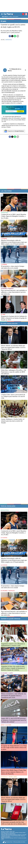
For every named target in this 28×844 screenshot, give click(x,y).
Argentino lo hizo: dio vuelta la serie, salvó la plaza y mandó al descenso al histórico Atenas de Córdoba (13, 668)
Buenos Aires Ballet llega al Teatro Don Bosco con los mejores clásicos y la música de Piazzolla (13, 772)
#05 (2, 297)
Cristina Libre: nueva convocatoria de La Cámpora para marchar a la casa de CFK (13, 396)
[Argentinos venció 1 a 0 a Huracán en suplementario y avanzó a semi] (14, 633)
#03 (2, 247)
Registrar (20, 111)
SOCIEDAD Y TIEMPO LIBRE (9, 777)
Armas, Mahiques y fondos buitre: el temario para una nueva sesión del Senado (12, 421)
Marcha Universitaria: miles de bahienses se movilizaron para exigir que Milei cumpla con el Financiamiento (14, 242)
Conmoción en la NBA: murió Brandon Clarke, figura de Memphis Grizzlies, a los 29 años (13, 216)
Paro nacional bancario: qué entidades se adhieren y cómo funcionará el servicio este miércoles (14, 292)
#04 (2, 271)
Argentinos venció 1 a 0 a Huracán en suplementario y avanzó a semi (13, 644)
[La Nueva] (9, 14)
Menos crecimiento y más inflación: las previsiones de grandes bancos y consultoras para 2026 (13, 695)
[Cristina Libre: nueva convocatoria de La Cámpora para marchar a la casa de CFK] (14, 384)
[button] (10, 36)
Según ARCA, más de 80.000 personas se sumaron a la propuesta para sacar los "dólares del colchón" (13, 720)
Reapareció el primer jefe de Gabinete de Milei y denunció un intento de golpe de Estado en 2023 (14, 318)
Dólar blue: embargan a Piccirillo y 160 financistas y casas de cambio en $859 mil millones (13, 372)
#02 (2, 221)
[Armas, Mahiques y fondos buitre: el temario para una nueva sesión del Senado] (14, 409)
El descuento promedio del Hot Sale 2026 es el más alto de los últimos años (13, 823)
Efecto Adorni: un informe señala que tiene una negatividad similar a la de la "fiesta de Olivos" (13, 347)
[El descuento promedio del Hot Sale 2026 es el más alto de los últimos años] (14, 811)
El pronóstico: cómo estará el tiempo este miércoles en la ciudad (12, 267)
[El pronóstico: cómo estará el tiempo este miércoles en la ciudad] (14, 254)
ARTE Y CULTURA (6, 725)
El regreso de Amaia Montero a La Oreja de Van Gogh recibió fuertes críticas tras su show (14, 747)
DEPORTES (4, 623)
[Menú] (2, 14)
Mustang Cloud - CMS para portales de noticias (15, 842)
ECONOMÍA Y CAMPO (7, 673)
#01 (2, 195)
